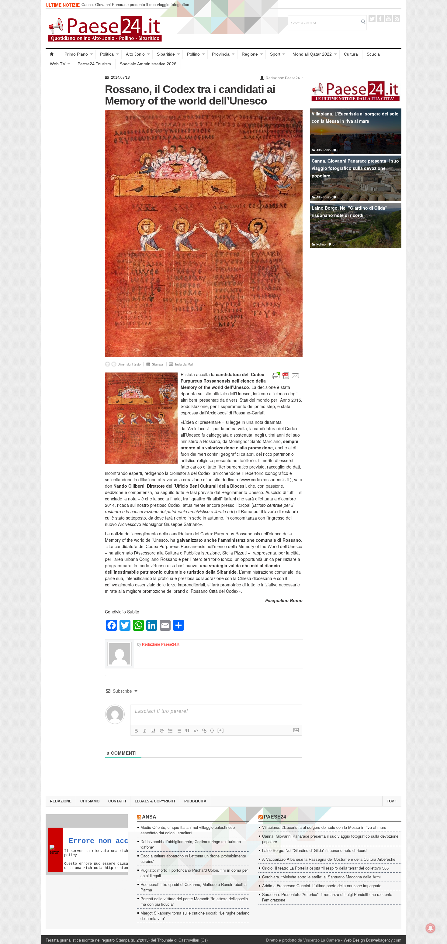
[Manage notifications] (430, 928)
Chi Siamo (89, 801)
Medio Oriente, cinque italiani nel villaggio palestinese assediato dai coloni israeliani (187, 830)
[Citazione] (187, 730)
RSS (396, 18)
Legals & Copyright (155, 801)
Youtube (388, 18)
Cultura (351, 54)
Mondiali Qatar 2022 (312, 54)
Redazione (60, 801)
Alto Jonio (135, 54)
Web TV (57, 63)
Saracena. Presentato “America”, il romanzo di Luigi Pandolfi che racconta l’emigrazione (327, 897)
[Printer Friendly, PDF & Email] (286, 375)
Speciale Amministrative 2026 (148, 63)
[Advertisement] (72, 165)
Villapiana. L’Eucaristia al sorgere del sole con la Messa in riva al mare (324, 827)
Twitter (372, 18)
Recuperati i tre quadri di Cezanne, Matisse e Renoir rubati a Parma (193, 887)
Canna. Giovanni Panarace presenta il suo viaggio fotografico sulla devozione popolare (135, 7)
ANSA (149, 816)
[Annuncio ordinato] (170, 730)
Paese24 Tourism (94, 63)
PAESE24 (275, 816)
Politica (107, 54)
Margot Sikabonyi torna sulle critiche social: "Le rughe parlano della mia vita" (194, 915)
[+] (220, 730)
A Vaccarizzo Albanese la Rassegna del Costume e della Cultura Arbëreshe (328, 859)
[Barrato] (162, 730)
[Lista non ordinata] (179, 730)
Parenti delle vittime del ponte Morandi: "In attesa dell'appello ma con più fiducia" (194, 901)
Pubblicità (195, 801)
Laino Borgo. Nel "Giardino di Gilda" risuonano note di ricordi (349, 211)
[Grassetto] (136, 730)
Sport (275, 54)
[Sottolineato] (153, 730)
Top (392, 801)
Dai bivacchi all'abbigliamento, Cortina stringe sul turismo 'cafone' (190, 844)
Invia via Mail (184, 364)
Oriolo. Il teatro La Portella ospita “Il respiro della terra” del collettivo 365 (325, 868)
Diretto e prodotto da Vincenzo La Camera (303, 940)
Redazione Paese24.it (284, 78)
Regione (250, 54)
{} (212, 730)
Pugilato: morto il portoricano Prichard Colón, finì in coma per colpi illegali (194, 872)
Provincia (221, 54)
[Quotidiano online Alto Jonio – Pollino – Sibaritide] (53, 54)
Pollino (193, 54)
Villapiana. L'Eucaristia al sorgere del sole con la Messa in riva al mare (355, 117)
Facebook (380, 18)
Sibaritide (166, 54)
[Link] (204, 730)
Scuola (373, 54)
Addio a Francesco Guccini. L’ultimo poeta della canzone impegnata (321, 885)
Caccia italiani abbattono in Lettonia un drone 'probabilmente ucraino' (193, 858)
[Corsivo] (144, 730)
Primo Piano (76, 54)
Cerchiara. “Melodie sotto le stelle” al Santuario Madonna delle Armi (321, 877)
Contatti (117, 801)
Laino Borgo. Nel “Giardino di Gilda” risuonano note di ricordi (314, 850)
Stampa (157, 364)
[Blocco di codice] (196, 730)
